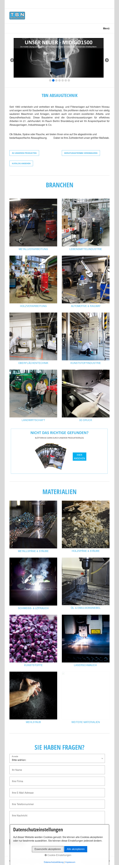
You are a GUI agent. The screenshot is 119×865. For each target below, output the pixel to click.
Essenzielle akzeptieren (48, 849)
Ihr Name (16, 768)
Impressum (70, 861)
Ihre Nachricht (18, 814)
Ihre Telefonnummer (21, 802)
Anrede (15, 756)
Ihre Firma (16, 779)
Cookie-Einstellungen (59, 855)
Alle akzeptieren (76, 849)
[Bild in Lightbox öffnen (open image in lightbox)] (86, 222)
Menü (106, 28)
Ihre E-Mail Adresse (20, 791)
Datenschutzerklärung (54, 861)
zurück (12, 60)
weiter (106, 60)
